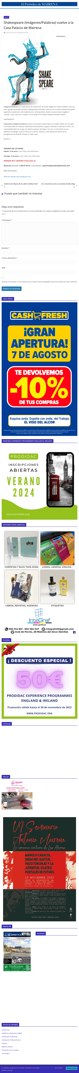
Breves (6, 17)
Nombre (6, 248)
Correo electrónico (10, 258)
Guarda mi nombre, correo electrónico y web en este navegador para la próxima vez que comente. (39, 282)
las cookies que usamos (47, 1068)
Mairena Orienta (7, 1047)
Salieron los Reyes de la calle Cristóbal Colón (21, 185)
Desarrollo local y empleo (10, 1050)
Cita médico (6, 1053)
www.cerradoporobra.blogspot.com (17, 176)
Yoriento (4, 1043)
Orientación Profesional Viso (11, 1040)
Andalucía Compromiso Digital (12, 1033)
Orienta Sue (5, 1030)
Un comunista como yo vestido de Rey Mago (58, 185)
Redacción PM (24, 32)
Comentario (7, 220)
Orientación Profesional (9, 1037)
